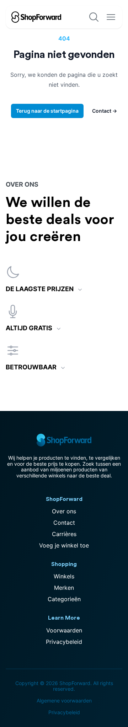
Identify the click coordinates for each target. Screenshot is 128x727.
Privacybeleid (64, 641)
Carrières (64, 534)
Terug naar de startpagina (47, 111)
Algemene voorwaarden (64, 700)
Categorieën (64, 599)
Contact (104, 111)
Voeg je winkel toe (64, 545)
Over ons (64, 511)
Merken (64, 587)
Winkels (64, 576)
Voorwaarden (64, 630)
